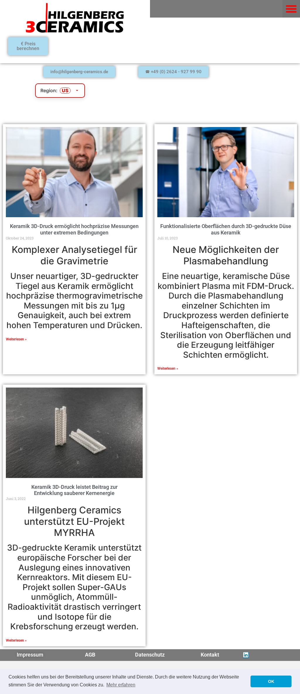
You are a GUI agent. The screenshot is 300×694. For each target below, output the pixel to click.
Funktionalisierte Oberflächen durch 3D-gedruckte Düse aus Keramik (225, 229)
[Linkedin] (246, 655)
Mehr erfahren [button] (120, 684)
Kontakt (210, 655)
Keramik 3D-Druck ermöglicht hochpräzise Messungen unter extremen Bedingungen (74, 229)
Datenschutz (150, 655)
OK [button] (271, 681)
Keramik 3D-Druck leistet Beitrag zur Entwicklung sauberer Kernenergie (74, 490)
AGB (90, 655)
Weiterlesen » (16, 339)
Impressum (30, 655)
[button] (291, 9)
